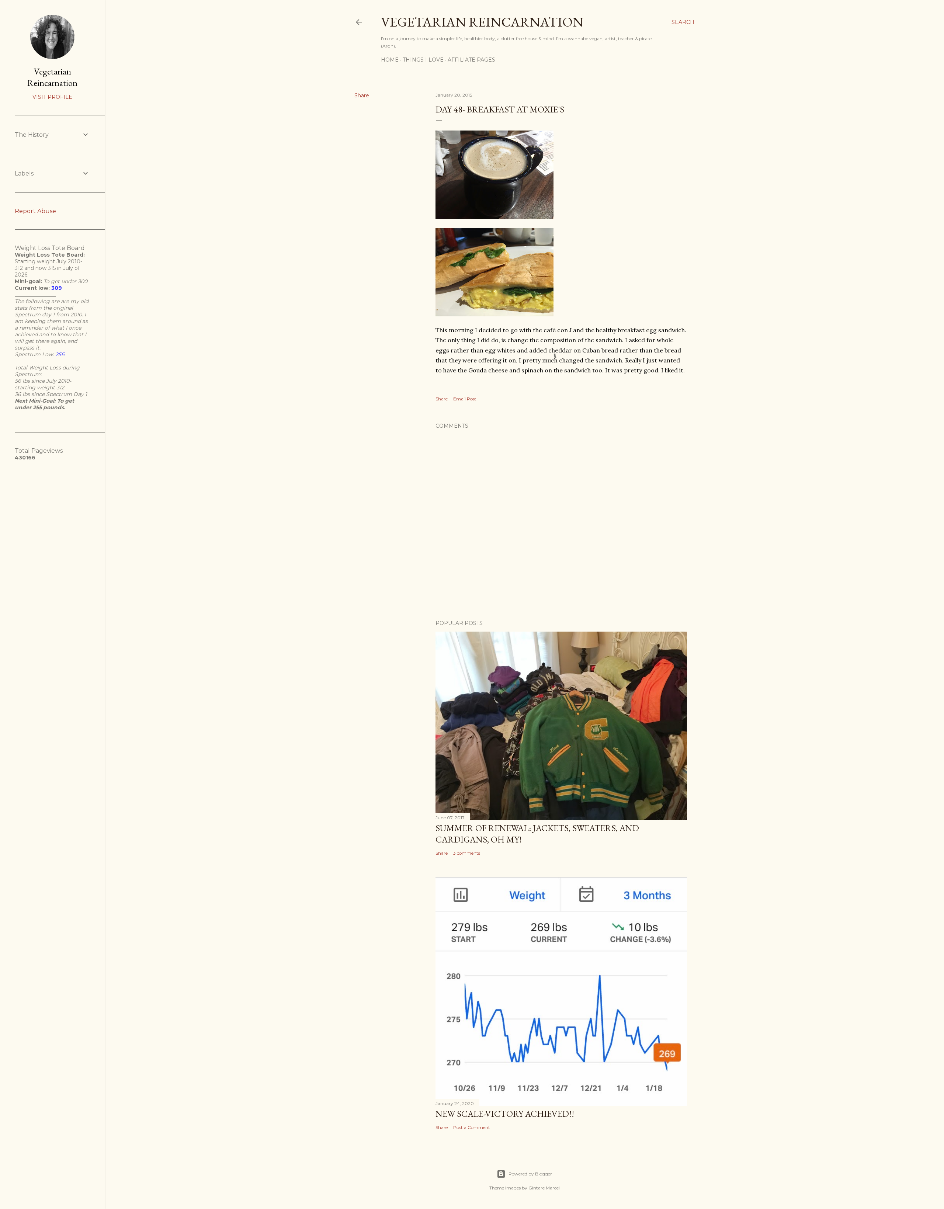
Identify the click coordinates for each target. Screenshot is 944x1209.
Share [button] (361, 95)
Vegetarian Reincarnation (482, 22)
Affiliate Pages (471, 59)
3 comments (466, 853)
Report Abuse (35, 211)
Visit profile (52, 97)
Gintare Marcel (544, 1188)
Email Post (464, 399)
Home (390, 59)
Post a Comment (471, 1127)
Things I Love (423, 59)
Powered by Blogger (530, 1174)
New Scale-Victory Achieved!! (504, 1113)
